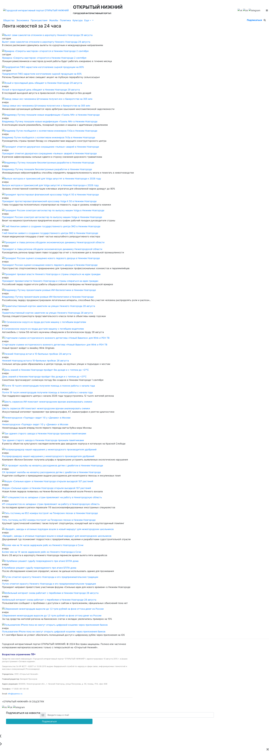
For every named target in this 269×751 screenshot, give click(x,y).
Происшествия (39, 20)
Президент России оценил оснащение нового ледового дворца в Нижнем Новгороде (50, 265)
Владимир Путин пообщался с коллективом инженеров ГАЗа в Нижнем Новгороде (48, 137)
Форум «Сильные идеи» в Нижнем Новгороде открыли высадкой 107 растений (46, 488)
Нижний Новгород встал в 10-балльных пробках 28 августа (35, 360)
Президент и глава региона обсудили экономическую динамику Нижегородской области (52, 249)
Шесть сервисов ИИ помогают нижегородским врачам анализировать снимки (46, 408)
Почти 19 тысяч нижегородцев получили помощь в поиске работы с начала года (47, 392)
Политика (65, 20)
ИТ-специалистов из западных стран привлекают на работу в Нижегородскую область (51, 504)
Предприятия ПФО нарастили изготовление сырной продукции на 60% (42, 73)
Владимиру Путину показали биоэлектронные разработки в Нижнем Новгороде (47, 169)
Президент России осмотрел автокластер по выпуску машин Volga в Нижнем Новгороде (52, 217)
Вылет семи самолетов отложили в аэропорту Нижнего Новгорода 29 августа (46, 41)
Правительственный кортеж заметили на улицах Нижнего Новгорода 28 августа (47, 312)
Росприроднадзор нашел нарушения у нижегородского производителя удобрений (48, 456)
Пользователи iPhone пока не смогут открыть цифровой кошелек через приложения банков (53, 631)
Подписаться (254, 20)
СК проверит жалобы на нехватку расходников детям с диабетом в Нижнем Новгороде (51, 472)
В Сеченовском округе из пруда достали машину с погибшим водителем (43, 328)
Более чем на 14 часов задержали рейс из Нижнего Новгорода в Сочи (41, 551)
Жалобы (53, 20)
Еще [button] (87, 20)
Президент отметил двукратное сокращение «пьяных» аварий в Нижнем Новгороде (49, 153)
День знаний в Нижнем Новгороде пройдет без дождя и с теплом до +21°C (44, 376)
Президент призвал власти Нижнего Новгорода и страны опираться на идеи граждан (50, 281)
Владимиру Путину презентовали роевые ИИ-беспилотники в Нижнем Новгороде (48, 296)
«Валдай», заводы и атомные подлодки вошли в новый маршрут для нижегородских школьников (56, 535)
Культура (78, 20)
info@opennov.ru (15, 694)
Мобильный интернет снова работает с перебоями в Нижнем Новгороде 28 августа (49, 599)
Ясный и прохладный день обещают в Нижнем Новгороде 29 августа (41, 89)
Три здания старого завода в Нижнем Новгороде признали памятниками (43, 440)
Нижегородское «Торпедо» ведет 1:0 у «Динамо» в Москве (35, 424)
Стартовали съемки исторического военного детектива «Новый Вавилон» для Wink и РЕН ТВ (54, 344)
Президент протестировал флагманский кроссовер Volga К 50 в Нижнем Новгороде (49, 201)
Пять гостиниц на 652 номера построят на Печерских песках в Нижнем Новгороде (49, 519)
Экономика (22, 20)
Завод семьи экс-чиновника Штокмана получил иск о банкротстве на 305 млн (46, 105)
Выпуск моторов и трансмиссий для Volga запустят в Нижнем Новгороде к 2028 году (50, 185)
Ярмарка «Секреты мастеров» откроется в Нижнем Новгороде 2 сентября (44, 57)
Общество (9, 20)
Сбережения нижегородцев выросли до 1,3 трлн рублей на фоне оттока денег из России (51, 615)
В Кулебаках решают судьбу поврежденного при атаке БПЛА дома (39, 567)
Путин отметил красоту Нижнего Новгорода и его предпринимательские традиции (49, 583)
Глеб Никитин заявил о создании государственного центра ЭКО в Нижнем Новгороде (50, 233)
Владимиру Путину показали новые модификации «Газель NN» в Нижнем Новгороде (49, 121)
